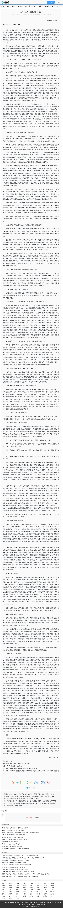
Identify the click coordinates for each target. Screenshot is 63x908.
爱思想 (5, 2)
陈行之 (10, 883)
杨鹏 (10, 889)
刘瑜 (31, 894)
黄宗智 (10, 885)
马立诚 (45, 885)
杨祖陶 (52, 885)
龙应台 (24, 883)
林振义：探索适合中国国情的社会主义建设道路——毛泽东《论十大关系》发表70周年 (23, 858)
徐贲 (31, 885)
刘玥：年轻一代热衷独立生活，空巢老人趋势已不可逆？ (16, 848)
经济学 (14, 6)
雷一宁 (52, 892)
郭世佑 (38, 889)
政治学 (20, 6)
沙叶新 (24, 894)
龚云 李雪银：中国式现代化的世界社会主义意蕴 (14, 862)
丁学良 (31, 883)
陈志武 (24, 885)
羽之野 (3, 898)
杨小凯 (17, 896)
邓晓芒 (17, 889)
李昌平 (31, 887)
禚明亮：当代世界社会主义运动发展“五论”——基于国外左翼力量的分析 (20, 855)
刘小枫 (38, 892)
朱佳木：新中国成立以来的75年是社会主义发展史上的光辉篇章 (18, 871)
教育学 (47, 6)
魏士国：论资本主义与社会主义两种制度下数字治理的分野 (17, 865)
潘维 (38, 896)
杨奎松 (45, 887)
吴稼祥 (52, 894)
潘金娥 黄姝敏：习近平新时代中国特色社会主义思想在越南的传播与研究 (20, 832)
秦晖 (3, 883)
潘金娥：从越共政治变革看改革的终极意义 (12, 846)
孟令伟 (45, 892)
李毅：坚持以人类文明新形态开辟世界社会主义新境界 (15, 860)
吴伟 (17, 894)
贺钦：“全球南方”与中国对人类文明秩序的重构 (13, 835)
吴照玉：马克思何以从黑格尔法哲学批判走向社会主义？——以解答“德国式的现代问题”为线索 (26, 874)
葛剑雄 (38, 894)
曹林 (38, 883)
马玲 (44, 889)
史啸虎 (17, 892)
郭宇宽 (38, 885)
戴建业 (24, 887)
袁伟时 (10, 892)
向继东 (10, 887)
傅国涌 (52, 883)
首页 (2, 6)
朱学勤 (31, 896)
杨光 (24, 898)
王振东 (52, 889)
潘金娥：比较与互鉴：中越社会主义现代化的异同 (14, 839)
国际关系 (27, 6)
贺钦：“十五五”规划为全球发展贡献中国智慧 (13, 830)
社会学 (34, 6)
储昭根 (45, 894)
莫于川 (52, 896)
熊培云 (24, 892)
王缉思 (24, 889)
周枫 (3, 894)
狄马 (3, 892)
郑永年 (17, 883)
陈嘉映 (3, 885)
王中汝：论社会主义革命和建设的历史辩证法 (13, 867)
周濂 (3, 889)
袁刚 (10, 896)
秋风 (31, 892)
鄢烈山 (45, 883)
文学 (53, 6)
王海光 (52, 887)
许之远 (3, 896)
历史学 (59, 6)
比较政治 (19, 766)
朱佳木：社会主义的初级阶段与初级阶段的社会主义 (15, 869)
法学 (7, 6)
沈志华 (3, 887)
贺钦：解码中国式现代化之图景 (10, 841)
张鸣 (38, 887)
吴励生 (24, 896)
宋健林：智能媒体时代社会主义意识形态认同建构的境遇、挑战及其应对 (20, 876)
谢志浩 (10, 898)
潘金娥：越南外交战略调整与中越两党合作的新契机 (15, 828)
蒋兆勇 (10, 894)
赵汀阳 (17, 887)
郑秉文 (45, 896)
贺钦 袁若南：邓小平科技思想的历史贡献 (12, 837)
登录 (30, 817)
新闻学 (41, 6)
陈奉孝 (31, 889)
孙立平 (17, 898)
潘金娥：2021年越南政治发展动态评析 (11, 844)
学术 (8, 766)
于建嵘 (17, 885)
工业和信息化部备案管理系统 (31, 906)
